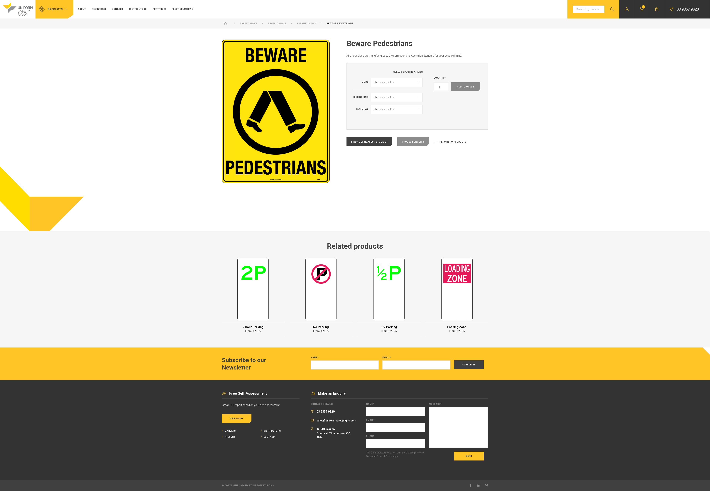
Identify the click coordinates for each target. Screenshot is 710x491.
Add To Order (465, 86)
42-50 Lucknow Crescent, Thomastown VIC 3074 (333, 433)
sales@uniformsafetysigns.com (336, 420)
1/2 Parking (389, 327)
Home (225, 23)
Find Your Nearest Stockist (369, 142)
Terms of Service (384, 456)
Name (315, 357)
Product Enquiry (413, 142)
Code (365, 82)
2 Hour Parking (253, 327)
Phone (370, 436)
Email (386, 357)
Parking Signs (306, 23)
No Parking (321, 327)
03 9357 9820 (326, 411)
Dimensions (360, 97)
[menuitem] (82, 9)
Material (362, 109)
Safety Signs (248, 23)
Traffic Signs (277, 23)
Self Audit (237, 418)
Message (435, 404)
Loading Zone (456, 327)
